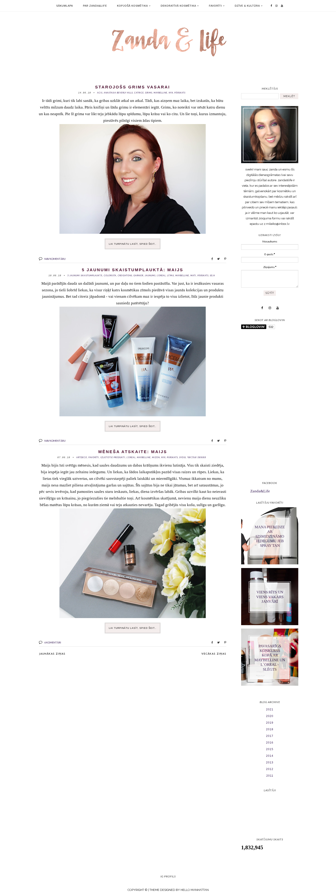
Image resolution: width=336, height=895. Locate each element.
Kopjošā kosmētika (132, 5)
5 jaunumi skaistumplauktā (84, 275)
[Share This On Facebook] (210, 258)
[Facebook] (271, 5)
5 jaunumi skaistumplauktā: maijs (132, 270)
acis (99, 92)
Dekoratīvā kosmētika (178, 5)
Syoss (182, 457)
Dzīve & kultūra (247, 5)
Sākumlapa (64, 5)
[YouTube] (282, 5)
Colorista (110, 275)
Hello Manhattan (195, 890)
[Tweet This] (217, 258)
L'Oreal (161, 275)
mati (193, 275)
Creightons (125, 275)
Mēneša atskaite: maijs (132, 451)
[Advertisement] (269, 405)
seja (212, 275)
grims (148, 92)
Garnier (138, 275)
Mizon (156, 457)
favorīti (93, 457)
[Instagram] (276, 5)
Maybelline (160, 92)
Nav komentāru (55, 258)
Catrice (139, 92)
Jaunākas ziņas (52, 654)
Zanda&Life (260, 491)
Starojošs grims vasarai (132, 87)
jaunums (150, 275)
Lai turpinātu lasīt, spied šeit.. (132, 244)
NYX (171, 92)
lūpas (170, 275)
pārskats (179, 92)
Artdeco (81, 457)
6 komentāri (52, 642)
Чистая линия (196, 457)
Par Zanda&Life (95, 5)
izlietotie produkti (112, 457)
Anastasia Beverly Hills (118, 92)
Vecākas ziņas (213, 654)
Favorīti (215, 5)
